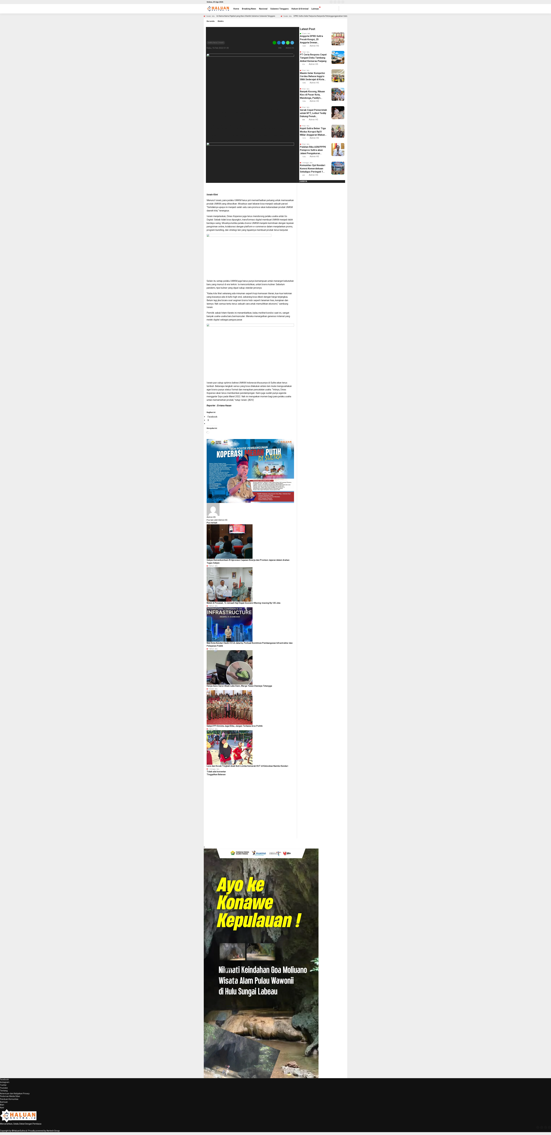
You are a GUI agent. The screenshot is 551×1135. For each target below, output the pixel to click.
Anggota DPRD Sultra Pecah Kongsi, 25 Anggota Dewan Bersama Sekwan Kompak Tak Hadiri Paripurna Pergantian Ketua (311, 39)
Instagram (4, 1082)
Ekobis (221, 21)
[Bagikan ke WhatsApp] (288, 42)
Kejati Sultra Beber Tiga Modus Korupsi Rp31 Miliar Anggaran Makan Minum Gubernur (313, 131)
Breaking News (249, 9)
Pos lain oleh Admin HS (217, 520)
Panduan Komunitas (9, 1099)
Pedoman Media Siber (10, 1096)
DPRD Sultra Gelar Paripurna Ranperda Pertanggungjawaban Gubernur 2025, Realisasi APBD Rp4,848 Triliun (337, 16)
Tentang (4, 1091)
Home (236, 9)
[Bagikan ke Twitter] (283, 42)
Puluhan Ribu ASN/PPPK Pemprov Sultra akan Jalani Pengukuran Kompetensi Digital (313, 150)
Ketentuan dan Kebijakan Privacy (15, 1093)
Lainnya (315, 9)
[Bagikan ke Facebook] (279, 42)
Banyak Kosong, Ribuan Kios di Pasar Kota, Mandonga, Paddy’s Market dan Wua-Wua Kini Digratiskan (312, 95)
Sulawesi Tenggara (279, 9)
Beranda (211, 21)
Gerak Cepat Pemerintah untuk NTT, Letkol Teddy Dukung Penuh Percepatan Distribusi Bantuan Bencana (313, 113)
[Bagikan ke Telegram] (292, 42)
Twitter (3, 1085)
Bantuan (4, 1102)
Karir (2, 1107)
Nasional (263, 9)
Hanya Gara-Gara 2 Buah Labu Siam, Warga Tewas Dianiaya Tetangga (239, 686)
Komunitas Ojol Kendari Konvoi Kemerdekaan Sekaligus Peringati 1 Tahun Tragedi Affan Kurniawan (312, 168)
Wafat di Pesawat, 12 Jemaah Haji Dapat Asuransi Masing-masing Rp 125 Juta (243, 603)
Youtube (4, 1088)
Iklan (2, 1105)
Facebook (4, 1079)
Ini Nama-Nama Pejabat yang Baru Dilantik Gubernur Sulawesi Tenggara (246, 16)
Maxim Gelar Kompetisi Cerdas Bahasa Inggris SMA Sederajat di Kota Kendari (312, 76)
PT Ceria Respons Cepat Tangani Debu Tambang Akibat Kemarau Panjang (313, 57)
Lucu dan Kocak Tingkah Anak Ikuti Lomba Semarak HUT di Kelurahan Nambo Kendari (247, 766)
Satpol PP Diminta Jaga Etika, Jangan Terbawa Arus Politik (235, 726)
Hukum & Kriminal (300, 9)
